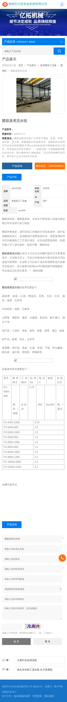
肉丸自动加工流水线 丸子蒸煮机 (35, 669)
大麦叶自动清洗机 (27, 660)
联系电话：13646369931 (50, 165)
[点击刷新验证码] (33, 626)
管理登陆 (37, 696)
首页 (20, 65)
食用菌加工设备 (48, 65)
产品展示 (31, 65)
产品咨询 (17, 165)
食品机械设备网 (22, 696)
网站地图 (49, 696)
